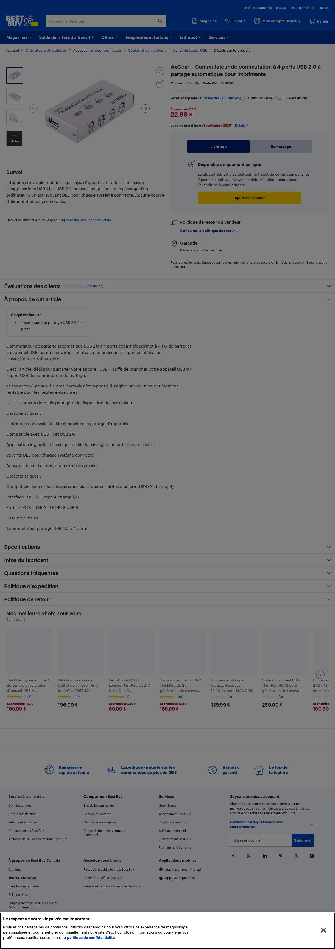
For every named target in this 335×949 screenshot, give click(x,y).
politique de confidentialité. (91, 937)
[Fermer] (323, 930)
